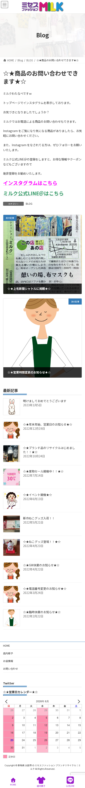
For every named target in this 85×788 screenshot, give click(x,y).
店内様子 (8, 653)
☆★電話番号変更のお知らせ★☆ (44, 588)
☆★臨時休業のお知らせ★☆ (42, 612)
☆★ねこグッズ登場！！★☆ (42, 542)
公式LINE (70, 785)
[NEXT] (78, 701)
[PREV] (7, 701)
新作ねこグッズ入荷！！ (39, 518)
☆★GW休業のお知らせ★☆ (41, 565)
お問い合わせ (10, 668)
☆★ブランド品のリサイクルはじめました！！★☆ (49, 450)
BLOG (29, 203)
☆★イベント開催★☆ (37, 495)
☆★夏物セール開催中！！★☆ (43, 471)
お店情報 (8, 661)
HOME (6, 645)
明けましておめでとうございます (44, 401)
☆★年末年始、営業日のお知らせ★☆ (47, 424)
